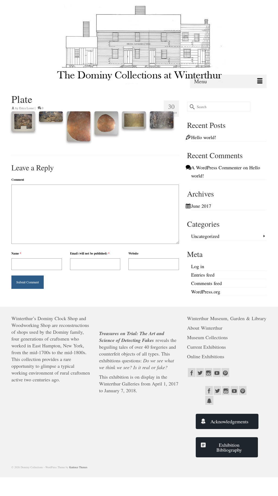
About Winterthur (204, 327)
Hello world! (203, 137)
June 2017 (201, 206)
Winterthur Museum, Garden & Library (226, 318)
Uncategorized (205, 236)
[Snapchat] (209, 400)
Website (133, 253)
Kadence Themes (78, 467)
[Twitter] (200, 372)
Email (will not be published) (90, 253)
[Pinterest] (225, 372)
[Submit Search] (191, 106)
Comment (17, 179)
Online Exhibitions (206, 356)
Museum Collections (207, 337)
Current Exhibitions (207, 347)
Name (16, 253)
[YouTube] (217, 372)
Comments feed (206, 283)
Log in (197, 266)
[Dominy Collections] (139, 42)
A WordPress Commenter (216, 167)
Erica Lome (26, 108)
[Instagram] (208, 372)
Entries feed (202, 274)
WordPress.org (205, 291)
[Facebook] (191, 372)
